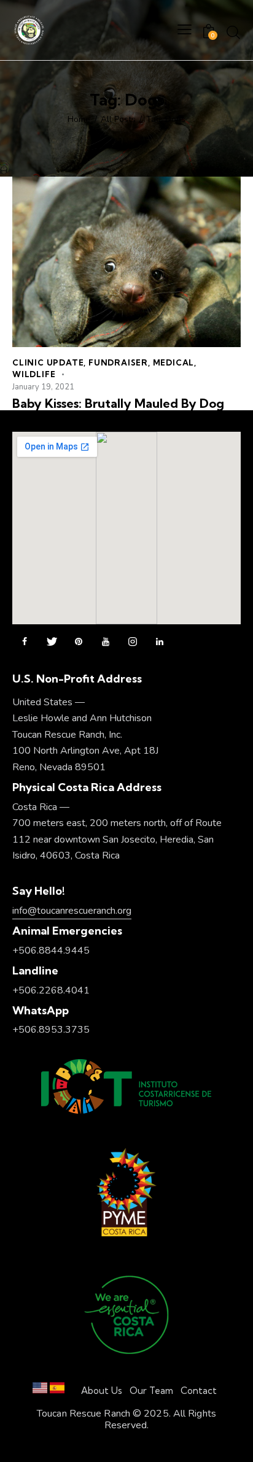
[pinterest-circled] (78, 642)
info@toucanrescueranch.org (71, 910)
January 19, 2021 (43, 386)
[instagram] (132, 642)
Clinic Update (48, 362)
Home (79, 119)
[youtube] (105, 642)
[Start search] (233, 31)
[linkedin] (159, 642)
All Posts (118, 119)
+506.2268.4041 (51, 990)
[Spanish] (57, 1391)
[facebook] (24, 642)
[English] (40, 1391)
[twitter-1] (51, 642)
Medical (174, 362)
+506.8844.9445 (51, 950)
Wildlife (33, 374)
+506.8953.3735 (51, 1029)
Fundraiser (118, 362)
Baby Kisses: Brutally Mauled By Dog (118, 403)
